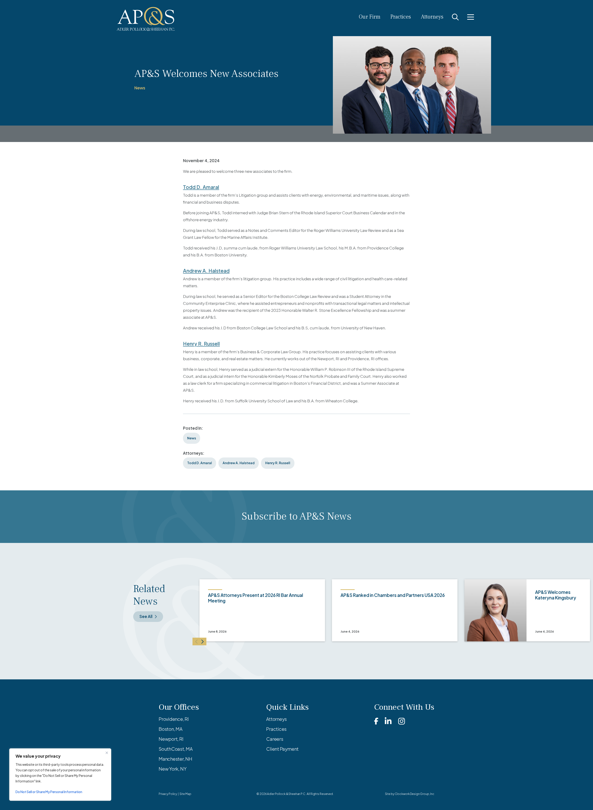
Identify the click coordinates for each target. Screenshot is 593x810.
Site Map (185, 794)
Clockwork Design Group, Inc (414, 794)
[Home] (146, 19)
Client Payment (282, 749)
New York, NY (172, 769)
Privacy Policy (168, 794)
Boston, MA (171, 729)
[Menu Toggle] (470, 17)
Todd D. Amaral (201, 187)
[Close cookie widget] (107, 753)
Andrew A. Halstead (206, 271)
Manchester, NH (175, 759)
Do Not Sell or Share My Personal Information (49, 792)
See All (145, 616)
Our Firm (369, 16)
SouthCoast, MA (176, 749)
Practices (400, 16)
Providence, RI (174, 719)
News (139, 87)
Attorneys (432, 16)
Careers (274, 739)
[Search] (455, 17)
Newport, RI (171, 739)
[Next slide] (202, 641)
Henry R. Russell (201, 343)
